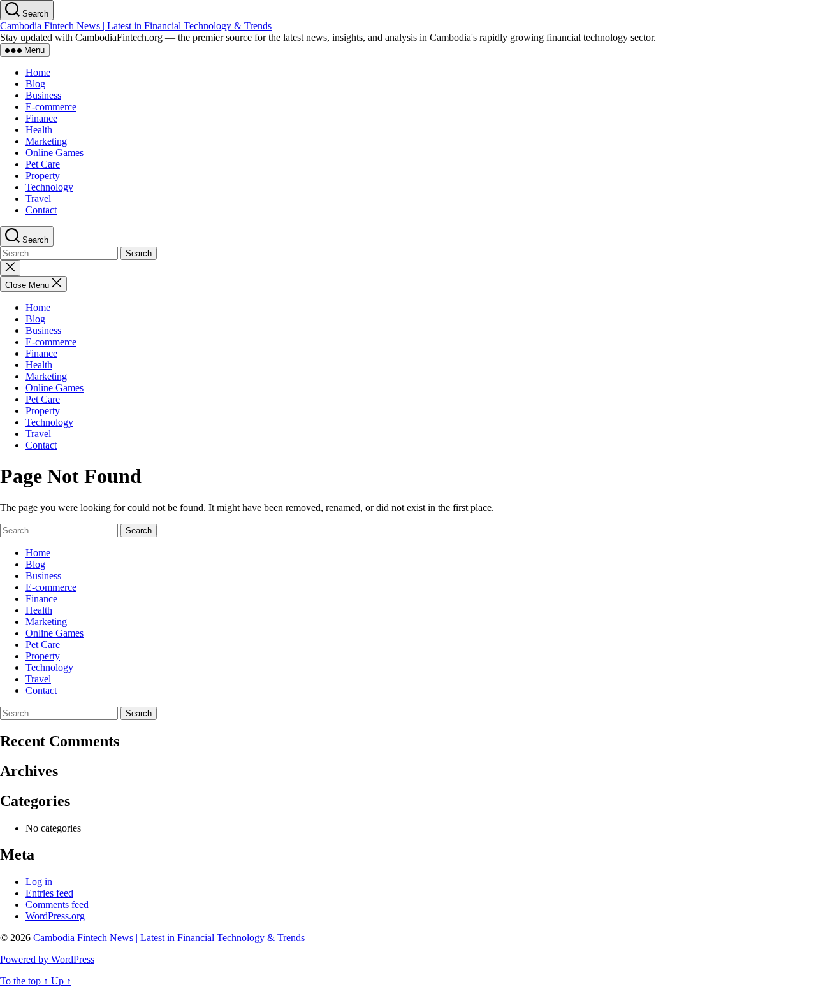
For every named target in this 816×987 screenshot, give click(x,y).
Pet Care (43, 164)
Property (43, 175)
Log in (39, 881)
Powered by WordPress (47, 959)
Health (39, 129)
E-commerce (51, 106)
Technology (49, 187)
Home (38, 72)
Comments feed (57, 904)
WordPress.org (55, 916)
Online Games (55, 152)
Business (43, 95)
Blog (35, 83)
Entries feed (49, 893)
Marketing (46, 141)
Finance (41, 118)
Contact (41, 210)
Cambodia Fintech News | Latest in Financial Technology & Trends (136, 25)
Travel (38, 198)
